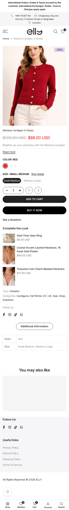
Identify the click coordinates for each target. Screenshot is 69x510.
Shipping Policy (12, 459)
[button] (29, 190)
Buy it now (34, 210)
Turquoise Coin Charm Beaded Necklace (40, 268)
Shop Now (49, 19)
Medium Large (32, 180)
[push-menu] (5, 31)
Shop (62, 295)
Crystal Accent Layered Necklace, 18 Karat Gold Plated (39, 249)
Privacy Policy (11, 447)
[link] (9, 238)
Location (36, 22)
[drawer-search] (56, 31)
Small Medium (12, 180)
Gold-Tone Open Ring (29, 235)
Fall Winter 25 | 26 (40, 295)
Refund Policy (11, 453)
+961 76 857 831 (23, 15)
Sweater (14, 291)
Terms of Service (12, 464)
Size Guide (37, 174)
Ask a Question (12, 219)
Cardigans (22, 295)
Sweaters (8, 299)
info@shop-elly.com (49, 15)
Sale (55, 295)
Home (6, 38)
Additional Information (34, 326)
